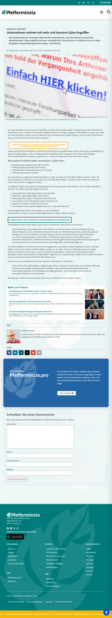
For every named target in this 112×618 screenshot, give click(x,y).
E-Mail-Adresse (13, 461)
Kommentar (12, 424)
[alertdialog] (56, 614)
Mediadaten (13, 556)
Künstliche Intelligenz (54, 563)
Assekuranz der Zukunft (55, 549)
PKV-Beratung (52, 552)
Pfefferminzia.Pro (15, 577)
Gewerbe (90, 560)
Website (10, 469)
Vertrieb (89, 563)
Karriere (11, 552)
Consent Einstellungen (16, 602)
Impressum (49, 602)
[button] (101, 12)
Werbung (50, 578)
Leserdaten (12, 560)
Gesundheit (91, 552)
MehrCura (12, 581)
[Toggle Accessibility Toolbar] (106, 612)
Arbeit (88, 549)
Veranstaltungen (53, 586)
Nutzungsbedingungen (34, 602)
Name (10, 452)
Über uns (11, 549)
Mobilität (89, 556)
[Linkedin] (11, 528)
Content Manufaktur (16, 563)
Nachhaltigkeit (52, 567)
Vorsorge (89, 567)
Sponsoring (50, 582)
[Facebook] (8, 528)
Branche (89, 574)
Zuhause (89, 571)
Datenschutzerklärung (63, 602)
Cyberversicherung (53, 51)
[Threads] (18, 528)
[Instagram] (14, 528)
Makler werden (52, 560)
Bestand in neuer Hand (55, 556)
